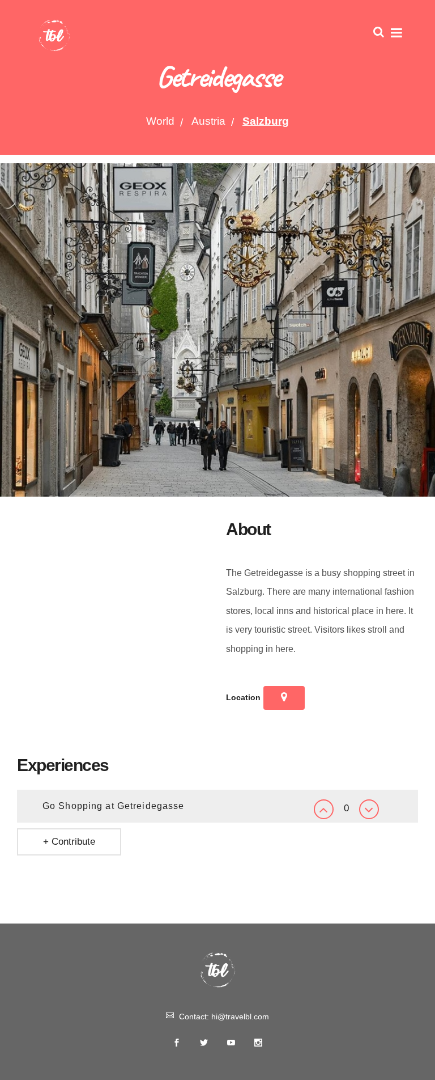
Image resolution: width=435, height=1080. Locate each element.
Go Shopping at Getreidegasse (113, 806)
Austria (208, 121)
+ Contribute (69, 841)
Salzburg (265, 121)
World (160, 121)
